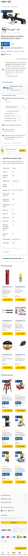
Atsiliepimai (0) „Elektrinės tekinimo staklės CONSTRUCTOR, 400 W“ (14, 258)
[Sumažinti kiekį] (2, 548)
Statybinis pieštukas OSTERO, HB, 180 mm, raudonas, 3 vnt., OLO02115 (6, 292)
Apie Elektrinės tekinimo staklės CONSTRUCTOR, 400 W (14, 158)
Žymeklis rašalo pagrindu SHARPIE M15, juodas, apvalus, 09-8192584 (7, 326)
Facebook (5, 510)
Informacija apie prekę (21, 58)
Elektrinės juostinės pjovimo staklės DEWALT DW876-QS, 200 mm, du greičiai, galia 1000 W (7, 470)
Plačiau (12, 139)
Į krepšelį (21, 548)
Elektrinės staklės (5, 6)
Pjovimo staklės (14, 6)
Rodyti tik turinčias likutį (12, 111)
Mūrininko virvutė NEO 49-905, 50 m (7, 359)
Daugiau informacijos (19, 51)
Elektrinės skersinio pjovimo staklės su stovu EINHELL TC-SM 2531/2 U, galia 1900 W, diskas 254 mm (7, 398)
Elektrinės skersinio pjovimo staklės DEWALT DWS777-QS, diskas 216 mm (20, 434)
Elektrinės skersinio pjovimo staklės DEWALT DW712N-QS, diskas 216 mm (20, 470)
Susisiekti (22, 150)
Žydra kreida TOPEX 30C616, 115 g (19, 291)
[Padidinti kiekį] (12, 548)
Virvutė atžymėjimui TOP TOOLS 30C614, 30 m (20, 359)
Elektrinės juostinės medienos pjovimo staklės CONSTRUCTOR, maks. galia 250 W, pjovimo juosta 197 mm (7, 434)
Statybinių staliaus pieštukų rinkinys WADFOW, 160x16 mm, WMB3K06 (19, 326)
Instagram (12, 510)
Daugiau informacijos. (15, 74)
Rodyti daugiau (6, 252)
